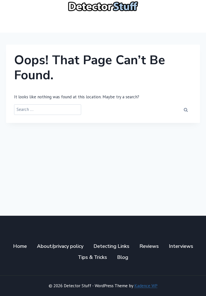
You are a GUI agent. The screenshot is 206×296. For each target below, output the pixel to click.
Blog (122, 257)
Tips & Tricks (92, 257)
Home (20, 246)
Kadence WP (146, 285)
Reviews (149, 246)
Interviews (181, 246)
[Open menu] (194, 22)
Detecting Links (111, 246)
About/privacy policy (60, 246)
